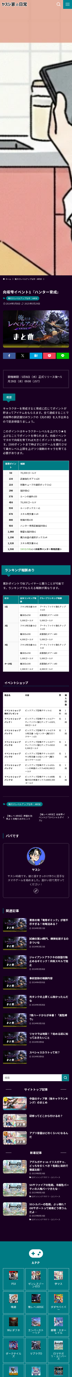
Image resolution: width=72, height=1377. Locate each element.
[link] (36, 890)
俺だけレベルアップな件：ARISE (22, 298)
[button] (9, 356)
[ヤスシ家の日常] (14, 4)
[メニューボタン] (67, 4)
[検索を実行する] (65, 1077)
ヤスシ (36, 869)
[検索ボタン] (58, 4)
